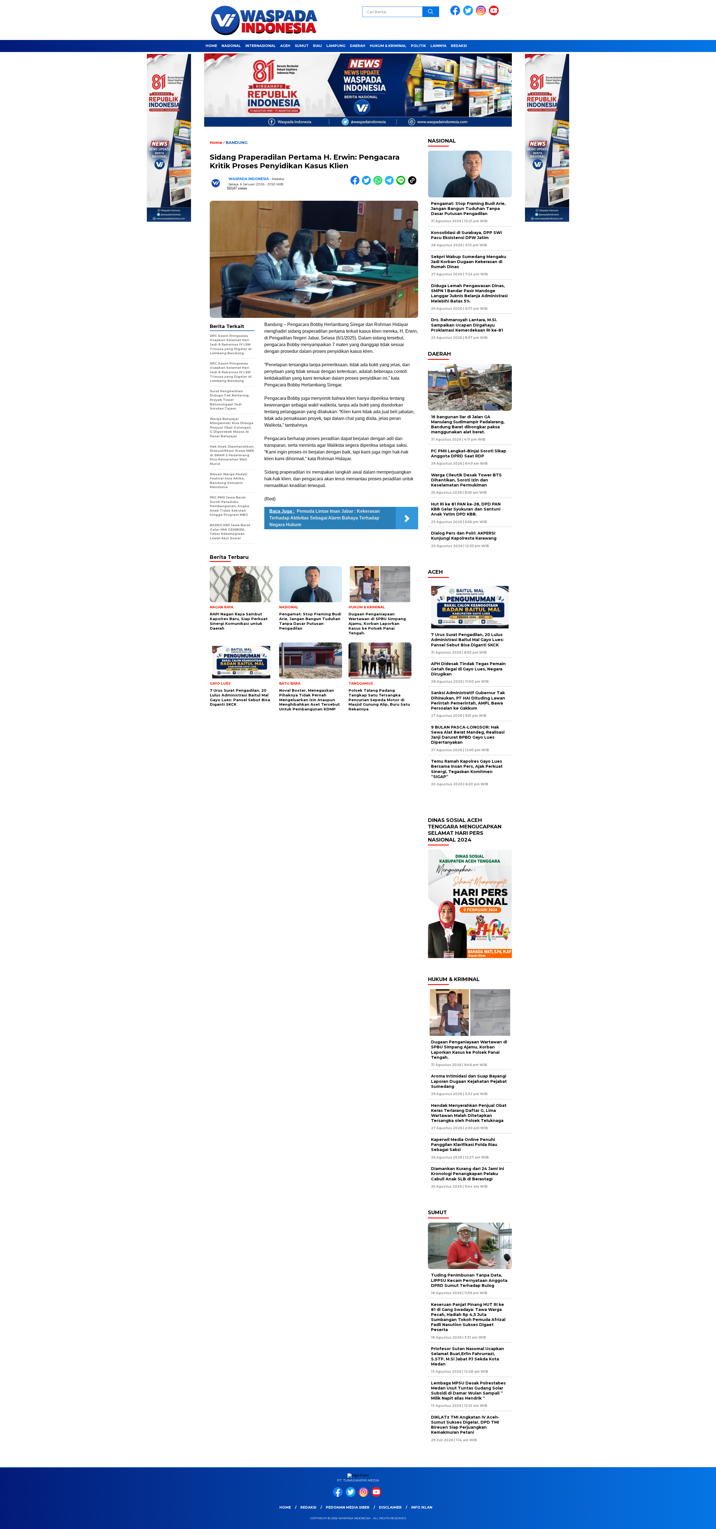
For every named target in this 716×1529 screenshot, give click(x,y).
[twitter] (469, 14)
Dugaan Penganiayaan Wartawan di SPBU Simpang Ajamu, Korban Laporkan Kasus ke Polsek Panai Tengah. (469, 1049)
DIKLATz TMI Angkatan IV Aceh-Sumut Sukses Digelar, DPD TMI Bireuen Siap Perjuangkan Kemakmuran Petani (465, 1425)
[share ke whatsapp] (379, 183)
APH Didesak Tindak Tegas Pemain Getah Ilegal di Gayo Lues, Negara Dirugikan (468, 668)
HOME (211, 46)
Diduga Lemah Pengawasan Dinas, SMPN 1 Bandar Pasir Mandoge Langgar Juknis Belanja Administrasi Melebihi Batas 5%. (469, 293)
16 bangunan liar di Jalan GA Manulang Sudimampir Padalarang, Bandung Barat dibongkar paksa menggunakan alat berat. (468, 424)
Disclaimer (390, 1507)
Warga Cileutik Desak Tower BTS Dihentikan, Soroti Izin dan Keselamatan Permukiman (466, 480)
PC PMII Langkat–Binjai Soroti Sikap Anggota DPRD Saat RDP (468, 453)
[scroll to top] (690, 1520)
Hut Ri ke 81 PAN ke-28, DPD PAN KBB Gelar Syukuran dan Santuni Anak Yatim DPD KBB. (466, 509)
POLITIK (418, 46)
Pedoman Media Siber (347, 1507)
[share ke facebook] (356, 183)
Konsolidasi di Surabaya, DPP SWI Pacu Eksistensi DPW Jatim (466, 235)
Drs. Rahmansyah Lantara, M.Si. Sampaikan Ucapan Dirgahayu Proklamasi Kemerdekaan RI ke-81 (467, 324)
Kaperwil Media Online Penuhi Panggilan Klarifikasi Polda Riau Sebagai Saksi (464, 1144)
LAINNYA (438, 46)
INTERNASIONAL (260, 46)
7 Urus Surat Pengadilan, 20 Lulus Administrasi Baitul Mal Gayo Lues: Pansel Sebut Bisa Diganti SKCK (467, 639)
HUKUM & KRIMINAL (388, 46)
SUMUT (301, 46)
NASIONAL (231, 46)
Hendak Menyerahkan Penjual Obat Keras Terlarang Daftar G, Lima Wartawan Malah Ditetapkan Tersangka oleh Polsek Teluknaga (469, 1113)
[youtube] (495, 14)
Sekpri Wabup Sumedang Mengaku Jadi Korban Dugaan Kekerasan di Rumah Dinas (468, 261)
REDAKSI (459, 46)
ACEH (285, 46)
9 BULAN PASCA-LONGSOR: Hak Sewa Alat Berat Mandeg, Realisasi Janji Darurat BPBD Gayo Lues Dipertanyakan (468, 735)
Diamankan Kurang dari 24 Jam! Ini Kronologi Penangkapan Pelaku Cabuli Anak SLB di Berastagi (467, 1173)
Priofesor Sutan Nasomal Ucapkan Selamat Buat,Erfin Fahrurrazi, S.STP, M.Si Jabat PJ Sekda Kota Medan (467, 1356)
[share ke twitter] (367, 183)
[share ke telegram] (390, 183)
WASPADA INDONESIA (249, 179)
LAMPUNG (335, 46)
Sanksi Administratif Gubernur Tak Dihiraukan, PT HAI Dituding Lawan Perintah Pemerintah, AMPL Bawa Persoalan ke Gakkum (468, 700)
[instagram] (482, 14)
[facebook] (456, 14)
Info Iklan (421, 1507)
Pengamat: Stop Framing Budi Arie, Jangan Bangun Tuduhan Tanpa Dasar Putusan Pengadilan (468, 208)
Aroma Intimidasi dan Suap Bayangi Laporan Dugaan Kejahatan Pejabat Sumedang (469, 1081)
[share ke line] (402, 183)
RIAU (317, 46)
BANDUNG (237, 142)
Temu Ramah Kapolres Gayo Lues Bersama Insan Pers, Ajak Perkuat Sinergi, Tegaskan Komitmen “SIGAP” (467, 769)
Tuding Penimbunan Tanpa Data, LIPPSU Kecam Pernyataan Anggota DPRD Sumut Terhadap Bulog (469, 1280)
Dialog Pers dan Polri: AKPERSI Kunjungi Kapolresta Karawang (465, 536)
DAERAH (357, 46)
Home (285, 1507)
